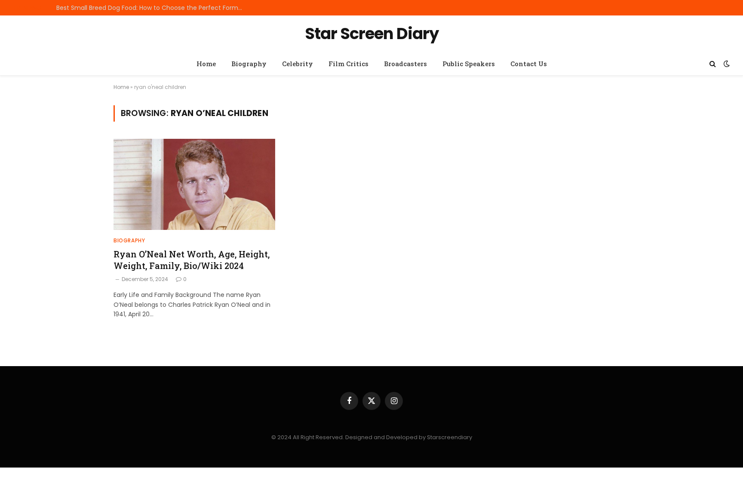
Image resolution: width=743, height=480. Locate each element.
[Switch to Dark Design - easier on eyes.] (726, 63)
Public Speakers (468, 63)
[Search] (713, 63)
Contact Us (528, 63)
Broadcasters (405, 63)
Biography (249, 63)
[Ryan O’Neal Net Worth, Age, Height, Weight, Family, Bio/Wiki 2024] (194, 184)
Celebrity (297, 63)
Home (206, 63)
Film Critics (348, 63)
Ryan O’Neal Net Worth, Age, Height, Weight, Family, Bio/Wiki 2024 (192, 259)
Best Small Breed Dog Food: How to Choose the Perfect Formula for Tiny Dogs (153, 8)
